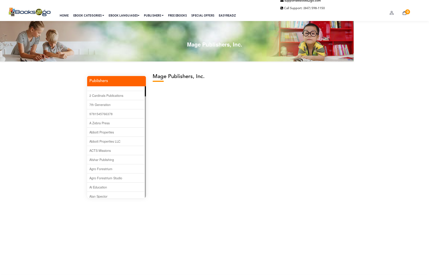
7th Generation (100, 104)
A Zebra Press (99, 123)
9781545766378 (101, 114)
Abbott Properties (101, 132)
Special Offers (202, 15)
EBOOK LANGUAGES (123, 15)
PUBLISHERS (153, 15)
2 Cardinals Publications (106, 95)
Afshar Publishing (101, 159)
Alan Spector (98, 196)
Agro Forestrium (100, 169)
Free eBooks (177, 15)
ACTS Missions (100, 150)
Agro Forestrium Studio (105, 178)
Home (64, 15)
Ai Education (98, 187)
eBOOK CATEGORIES (88, 15)
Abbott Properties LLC (104, 141)
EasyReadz (227, 15)
